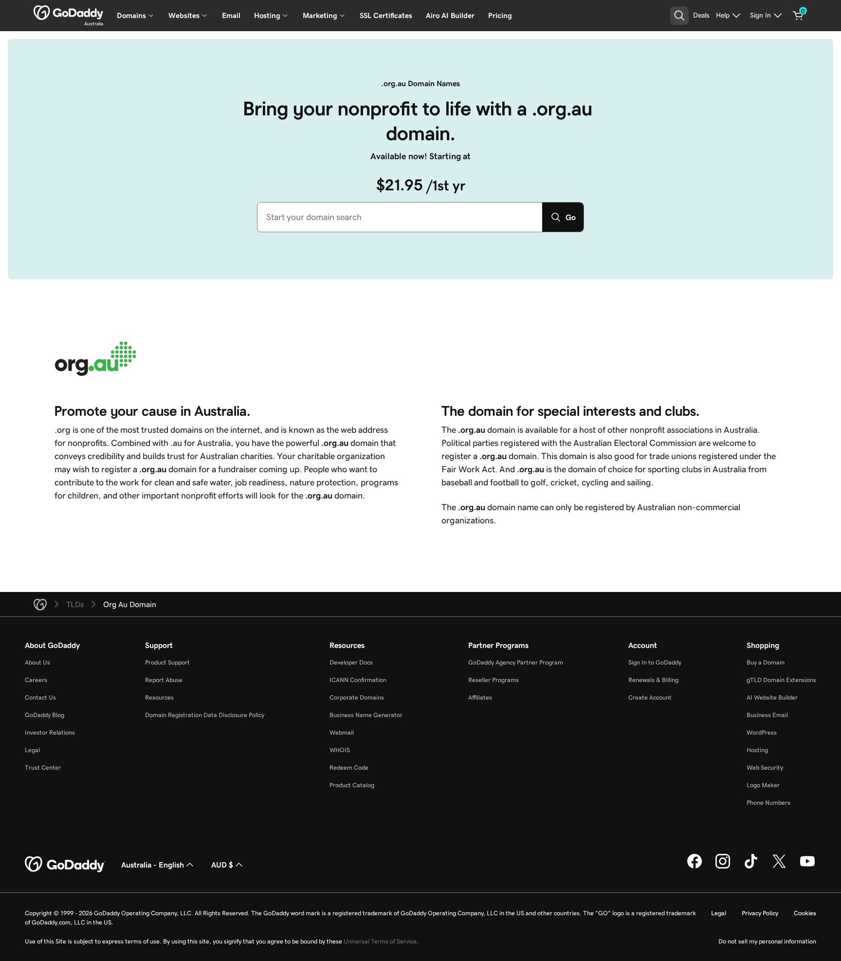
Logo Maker (763, 785)
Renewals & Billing (653, 680)
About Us (37, 662)
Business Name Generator (365, 715)
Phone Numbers (768, 802)
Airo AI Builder (450, 15)
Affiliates (480, 697)
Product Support (167, 662)
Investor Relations (50, 732)
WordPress (762, 732)
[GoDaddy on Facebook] (694, 867)
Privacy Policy (760, 913)
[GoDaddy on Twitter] (779, 867)
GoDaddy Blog (44, 715)
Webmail (341, 732)
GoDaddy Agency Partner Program (515, 662)
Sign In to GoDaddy (654, 662)
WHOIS (339, 750)
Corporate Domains (356, 697)
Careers (36, 680)
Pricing (500, 15)
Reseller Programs (493, 680)
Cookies (805, 913)
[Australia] (68, 12)
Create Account (650, 697)
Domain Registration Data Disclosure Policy (204, 715)
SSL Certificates (386, 15)
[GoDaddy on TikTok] (751, 867)
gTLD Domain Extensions (781, 680)
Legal (32, 750)
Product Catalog (351, 785)
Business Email (767, 715)
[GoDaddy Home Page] (65, 864)
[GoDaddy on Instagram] (722, 867)
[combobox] (399, 217)
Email (231, 15)
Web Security (765, 767)
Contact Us (40, 697)
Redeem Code (348, 767)
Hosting (757, 750)
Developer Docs (351, 662)
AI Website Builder (772, 697)
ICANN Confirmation (357, 680)
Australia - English (152, 865)
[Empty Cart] (798, 15)
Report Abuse (164, 680)
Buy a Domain (766, 662)
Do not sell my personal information (767, 941)
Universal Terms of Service (380, 941)
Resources (159, 697)
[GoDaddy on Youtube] (807, 867)
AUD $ (222, 865)
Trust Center (43, 767)
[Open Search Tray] (679, 15)
